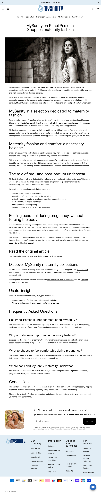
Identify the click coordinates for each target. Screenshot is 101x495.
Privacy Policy (54, 429)
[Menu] (3, 9)
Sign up (89, 421)
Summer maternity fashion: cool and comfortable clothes (34, 300)
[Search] (8, 9)
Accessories (51, 17)
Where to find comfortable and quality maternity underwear (36, 303)
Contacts (69, 471)
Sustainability (36, 457)
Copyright (52, 471)
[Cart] (98, 9)
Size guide (70, 451)
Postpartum (29, 17)
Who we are (35, 449)
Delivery (51, 446)
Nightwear (40, 17)
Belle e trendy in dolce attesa (50, 256)
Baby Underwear (78, 17)
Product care (71, 455)
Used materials (37, 461)
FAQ (67, 460)
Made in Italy (36, 453)
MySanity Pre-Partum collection (32, 394)
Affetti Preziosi (64, 17)
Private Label (88, 472)
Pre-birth (19, 17)
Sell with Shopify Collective (87, 458)
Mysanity (14, 491)
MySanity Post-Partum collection (60, 280)
